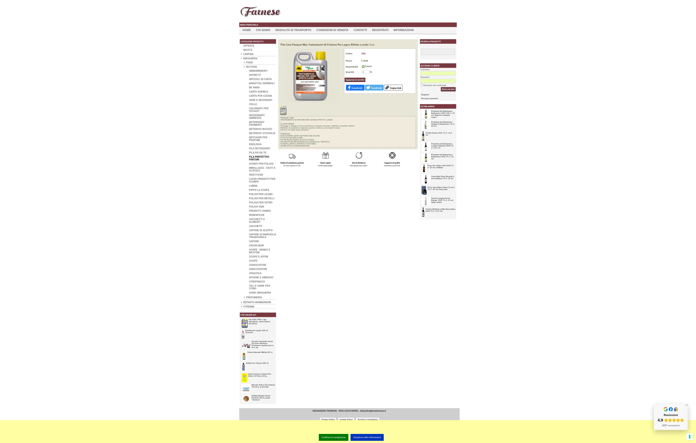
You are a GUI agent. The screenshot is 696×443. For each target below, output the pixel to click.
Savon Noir (256, 245)
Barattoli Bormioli (262, 83)
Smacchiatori (258, 269)
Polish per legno (261, 194)
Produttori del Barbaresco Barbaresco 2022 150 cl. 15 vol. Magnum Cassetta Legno (443, 114)
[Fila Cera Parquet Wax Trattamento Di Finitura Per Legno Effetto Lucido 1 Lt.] (312, 102)
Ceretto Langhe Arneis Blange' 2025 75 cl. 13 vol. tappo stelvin (442, 200)
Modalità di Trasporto (293, 30)
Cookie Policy (346, 419)
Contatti (360, 30)
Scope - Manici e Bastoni (259, 251)
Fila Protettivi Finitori (259, 158)
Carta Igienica (258, 91)
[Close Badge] (687, 405)
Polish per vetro (260, 202)
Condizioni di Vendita (332, 30)
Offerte (248, 45)
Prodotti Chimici (260, 211)
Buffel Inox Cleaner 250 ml (257, 363)
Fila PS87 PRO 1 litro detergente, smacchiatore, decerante (260, 322)
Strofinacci (257, 281)
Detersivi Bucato (260, 129)
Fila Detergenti (259, 148)
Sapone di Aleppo (261, 230)
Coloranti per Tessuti (258, 109)
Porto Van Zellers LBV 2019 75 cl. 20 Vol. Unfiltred (440, 167)
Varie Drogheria (260, 292)
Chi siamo (263, 30)
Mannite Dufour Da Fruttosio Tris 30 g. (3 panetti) (263, 386)
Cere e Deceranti (260, 100)
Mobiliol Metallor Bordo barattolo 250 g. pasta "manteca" (261, 398)
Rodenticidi (256, 215)
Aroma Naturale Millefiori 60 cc (260, 352)
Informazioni (403, 30)
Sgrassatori (257, 265)
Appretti (255, 75)
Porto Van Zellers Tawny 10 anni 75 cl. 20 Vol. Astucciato (441, 188)
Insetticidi (256, 174)
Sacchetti (255, 226)
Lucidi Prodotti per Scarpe (262, 180)
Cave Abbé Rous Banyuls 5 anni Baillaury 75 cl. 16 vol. (442, 177)
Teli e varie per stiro (259, 287)
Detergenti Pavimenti (256, 123)
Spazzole (255, 273)
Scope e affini (258, 256)
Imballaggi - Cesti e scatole (262, 169)
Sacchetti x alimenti (257, 220)
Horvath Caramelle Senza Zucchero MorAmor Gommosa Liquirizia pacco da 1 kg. (263, 344)
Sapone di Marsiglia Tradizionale (262, 236)
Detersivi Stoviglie (262, 133)
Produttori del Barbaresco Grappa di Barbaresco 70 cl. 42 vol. (443, 124)
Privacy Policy (328, 419)
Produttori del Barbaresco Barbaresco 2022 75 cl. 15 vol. (442, 157)
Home (247, 30)
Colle (253, 104)
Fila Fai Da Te (257, 152)
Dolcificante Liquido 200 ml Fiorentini (256, 331)
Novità (247, 50)
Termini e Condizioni (367, 419)
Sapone (254, 241)
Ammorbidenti (258, 70)
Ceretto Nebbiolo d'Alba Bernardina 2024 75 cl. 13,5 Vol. (440, 210)
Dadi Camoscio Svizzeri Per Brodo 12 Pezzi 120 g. (259, 375)
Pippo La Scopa (259, 190)
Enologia (255, 144)
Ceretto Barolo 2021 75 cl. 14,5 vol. (439, 134)
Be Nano (254, 87)
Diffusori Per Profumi (258, 138)
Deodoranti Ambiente (257, 116)
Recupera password (429, 98)
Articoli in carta (260, 79)
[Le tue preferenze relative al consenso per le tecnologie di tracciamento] (689, 436)
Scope (253, 260)
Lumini (253, 185)
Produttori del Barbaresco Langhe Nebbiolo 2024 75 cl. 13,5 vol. (442, 146)
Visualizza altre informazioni (367, 437)
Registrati (380, 30)
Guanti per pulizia (261, 163)
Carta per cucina (260, 96)
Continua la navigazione (334, 437)
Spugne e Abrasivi (261, 277)
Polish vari (256, 206)
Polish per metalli (261, 198)
